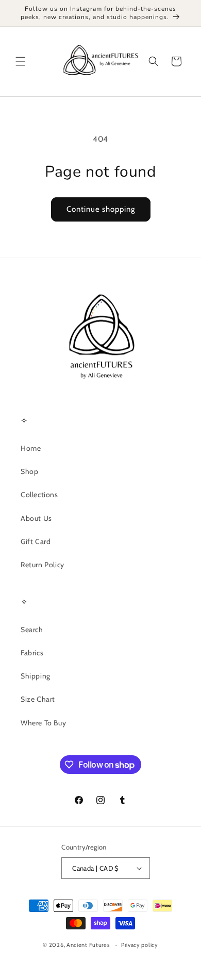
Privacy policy (139, 944)
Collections (39, 494)
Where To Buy (43, 722)
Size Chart (38, 699)
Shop (29, 471)
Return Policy (42, 564)
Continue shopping (100, 209)
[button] (20, 61)
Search (32, 629)
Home (31, 448)
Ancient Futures (88, 944)
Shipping (36, 676)
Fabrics (32, 652)
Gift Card (36, 541)
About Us (36, 518)
